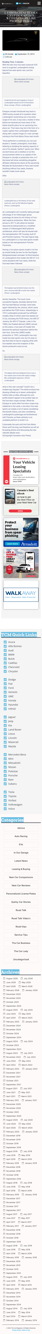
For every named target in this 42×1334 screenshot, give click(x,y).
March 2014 (26, 1316)
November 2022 (13, 1057)
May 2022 (26, 1061)
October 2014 (12, 1300)
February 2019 (12, 1163)
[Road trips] (21, 927)
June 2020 (11, 1124)
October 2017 (12, 1206)
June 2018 (10, 1187)
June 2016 (10, 1249)
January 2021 (31, 1100)
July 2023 (28, 1053)
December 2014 (13, 1293)
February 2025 (12, 1022)
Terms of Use (26, 1330)
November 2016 (13, 1234)
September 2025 (13, 1006)
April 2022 (11, 1065)
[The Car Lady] (21, 951)
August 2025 (12, 1010)
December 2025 (13, 994)
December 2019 (13, 1135)
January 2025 (31, 1022)
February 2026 (12, 990)
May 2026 (26, 982)
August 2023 (12, 1053)
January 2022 (31, 1069)
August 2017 (11, 1214)
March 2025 (27, 1018)
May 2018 (25, 1187)
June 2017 (10, 1218)
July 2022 (31, 1057)
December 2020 (13, 1104)
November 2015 (13, 1265)
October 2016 (12, 1238)
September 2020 (13, 1116)
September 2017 (13, 1210)
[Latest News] (21, 861)
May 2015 (25, 1281)
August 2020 (12, 1120)
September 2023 (13, 1049)
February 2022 (12, 1069)
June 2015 (10, 1281)
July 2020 (28, 1120)
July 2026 (28, 978)
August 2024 (12, 1041)
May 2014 (25, 1312)
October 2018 (12, 1175)
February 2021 (12, 1100)
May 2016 (25, 1249)
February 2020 (12, 1132)
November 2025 (13, 998)
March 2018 (26, 1190)
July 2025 (28, 1010)
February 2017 (12, 1226)
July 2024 (28, 1041)
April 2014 (10, 1316)
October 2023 (12, 1045)
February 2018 (12, 1194)
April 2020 (11, 1128)
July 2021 (27, 1088)
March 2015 (26, 1285)
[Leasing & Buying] (21, 869)
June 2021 (10, 1092)
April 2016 (10, 1253)
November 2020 (13, 1108)
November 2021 (13, 1077)
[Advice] (21, 828)
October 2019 (12, 1143)
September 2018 (13, 1179)
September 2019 (13, 1147)
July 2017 (27, 1214)
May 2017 (25, 1218)
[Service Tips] (21, 935)
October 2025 (12, 1002)
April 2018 (10, 1190)
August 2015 (11, 1277)
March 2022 (27, 1065)
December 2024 (13, 1025)
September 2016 (13, 1242)
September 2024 (13, 1037)
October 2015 (12, 1269)
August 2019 (11, 1151)
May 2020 (26, 1124)
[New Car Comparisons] (21, 877)
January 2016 (31, 1257)
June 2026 (11, 982)
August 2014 (11, 1308)
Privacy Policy (16, 1330)
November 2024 (13, 1029)
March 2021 (26, 1096)
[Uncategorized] (21, 960)
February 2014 (12, 1320)
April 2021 (10, 1096)
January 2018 (31, 1194)
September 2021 (13, 1084)
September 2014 (13, 1304)
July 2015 (27, 1277)
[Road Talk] (21, 910)
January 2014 (31, 1320)
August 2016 (11, 1245)
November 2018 (13, 1171)
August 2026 (12, 978)
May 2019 (25, 1155)
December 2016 (13, 1230)
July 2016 (27, 1245)
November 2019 (13, 1139)
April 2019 (10, 1159)
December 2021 (13, 1073)
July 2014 (27, 1308)
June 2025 (11, 1014)
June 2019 (10, 1155)
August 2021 (11, 1088)
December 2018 (13, 1167)
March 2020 (27, 1128)
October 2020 (12, 1112)
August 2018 (11, 1183)
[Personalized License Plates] (21, 894)
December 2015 (13, 1261)
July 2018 (27, 1183)
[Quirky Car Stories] (21, 902)
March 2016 (26, 1253)
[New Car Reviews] (21, 886)
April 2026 (11, 986)
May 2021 (25, 1092)
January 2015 (31, 1289)
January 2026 (31, 990)
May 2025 (26, 1014)
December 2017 (13, 1198)
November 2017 (13, 1202)
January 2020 (31, 1132)
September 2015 (13, 1273)
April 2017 (10, 1222)
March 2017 (26, 1222)
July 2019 (27, 1151)
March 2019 (26, 1159)
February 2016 (12, 1257)
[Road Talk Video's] (21, 919)
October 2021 (12, 1080)
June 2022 (11, 1061)
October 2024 (12, 1033)
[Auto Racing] (21, 836)
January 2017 (31, 1226)
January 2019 (31, 1163)
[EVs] (21, 845)
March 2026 (27, 986)
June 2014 (10, 1312)
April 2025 (11, 1018)
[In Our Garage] (21, 853)
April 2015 (10, 1285)
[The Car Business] (21, 943)
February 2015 (12, 1289)
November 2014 (13, 1297)
